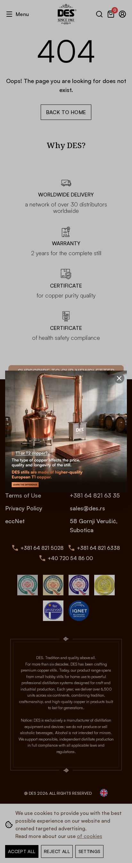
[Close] (119, 378)
